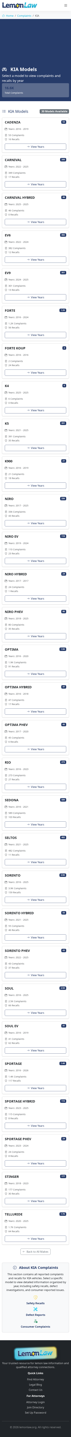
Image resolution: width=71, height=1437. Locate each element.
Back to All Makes (37, 1251)
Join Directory (35, 1407)
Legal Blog (35, 1384)
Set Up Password (35, 1412)
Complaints (24, 16)
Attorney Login (35, 1402)
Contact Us (35, 1390)
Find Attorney (35, 1379)
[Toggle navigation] (65, 5)
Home (9, 16)
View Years (37, 146)
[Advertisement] (35, 45)
